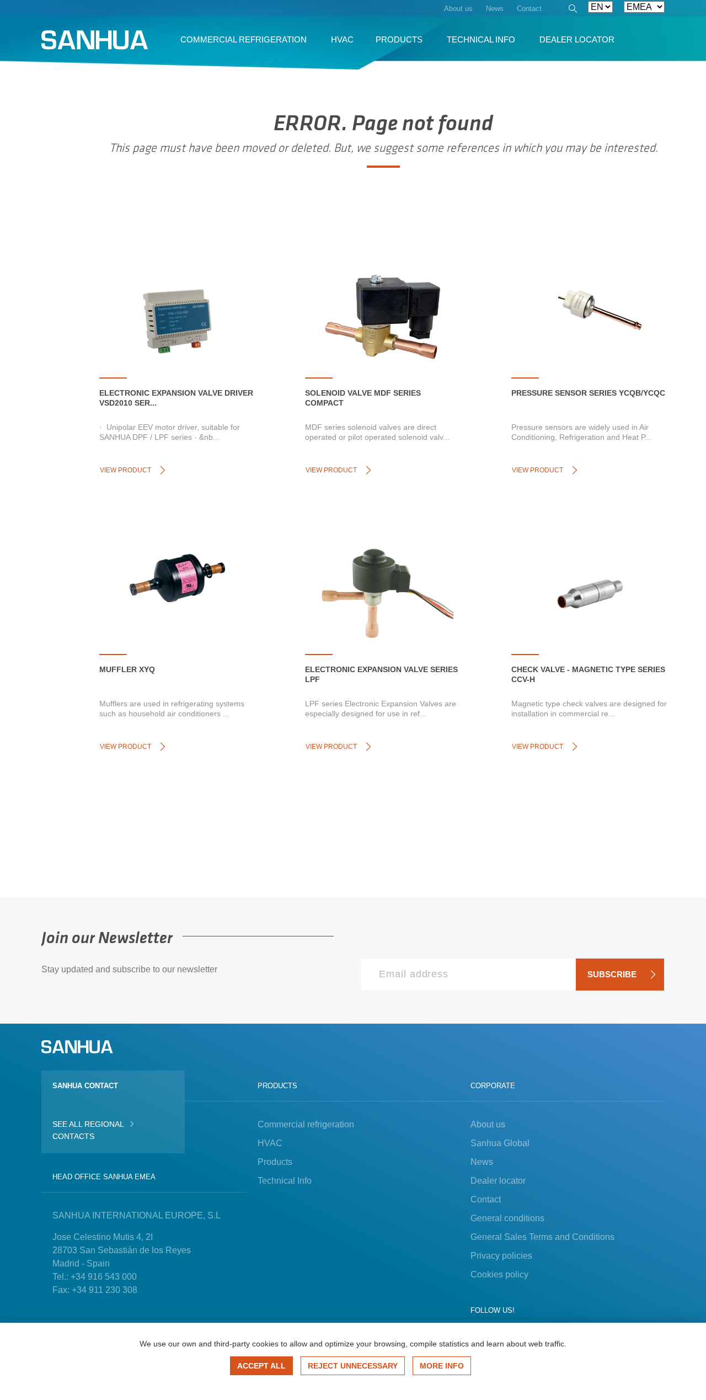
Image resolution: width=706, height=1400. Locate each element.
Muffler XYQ (127, 669)
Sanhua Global (500, 1143)
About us (487, 1124)
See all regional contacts (88, 1130)
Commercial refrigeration (306, 1124)
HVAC (270, 1143)
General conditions (507, 1218)
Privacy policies (501, 1255)
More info (442, 1365)
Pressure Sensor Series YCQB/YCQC (588, 392)
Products (275, 1162)
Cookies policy (499, 1274)
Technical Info (285, 1180)
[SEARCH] (571, 9)
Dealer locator (498, 1180)
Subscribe (612, 974)
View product (125, 470)
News (481, 1162)
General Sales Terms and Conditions (542, 1237)
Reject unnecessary (353, 1365)
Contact (485, 1199)
